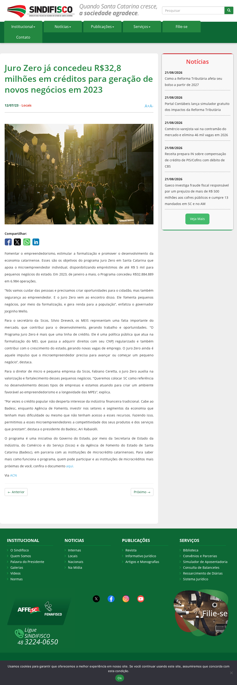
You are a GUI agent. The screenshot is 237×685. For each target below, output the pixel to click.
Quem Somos (20, 556)
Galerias (16, 567)
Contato (23, 37)
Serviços (141, 26)
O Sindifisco (19, 550)
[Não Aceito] (231, 672)
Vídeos (15, 573)
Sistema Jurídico (195, 579)
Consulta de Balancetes (201, 567)
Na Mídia (75, 567)
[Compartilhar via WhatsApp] (27, 241)
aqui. (70, 466)
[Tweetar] (18, 241)
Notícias (62, 26)
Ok (120, 678)
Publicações (101, 26)
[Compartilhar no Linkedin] (36, 241)
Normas (16, 579)
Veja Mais (197, 219)
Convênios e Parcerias (200, 556)
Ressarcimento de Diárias (203, 573)
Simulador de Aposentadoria (205, 562)
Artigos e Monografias (142, 562)
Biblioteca (190, 550)
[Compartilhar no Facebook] (9, 241)
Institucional (22, 26)
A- (151, 106)
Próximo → (142, 492)
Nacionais (75, 562)
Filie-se (181, 26)
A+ (147, 106)
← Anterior (16, 492)
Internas (74, 550)
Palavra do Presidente (27, 562)
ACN (13, 475)
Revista (131, 550)
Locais (73, 556)
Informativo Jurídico (140, 556)
